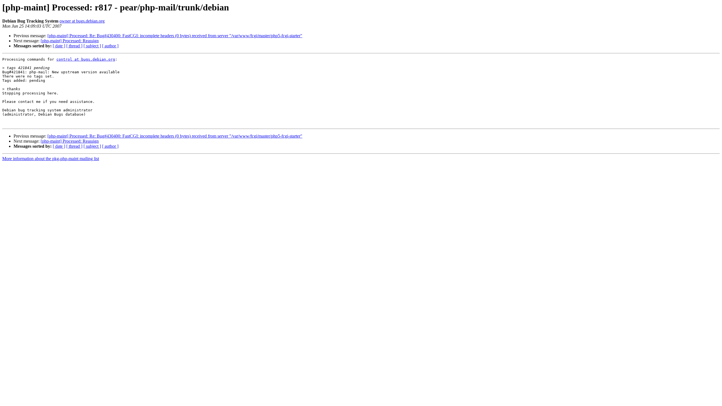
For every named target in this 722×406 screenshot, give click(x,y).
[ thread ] (74, 45)
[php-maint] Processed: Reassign (70, 40)
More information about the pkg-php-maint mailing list (50, 158)
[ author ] (110, 45)
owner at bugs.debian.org (82, 21)
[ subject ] (92, 45)
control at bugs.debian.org (85, 59)
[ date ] (59, 45)
